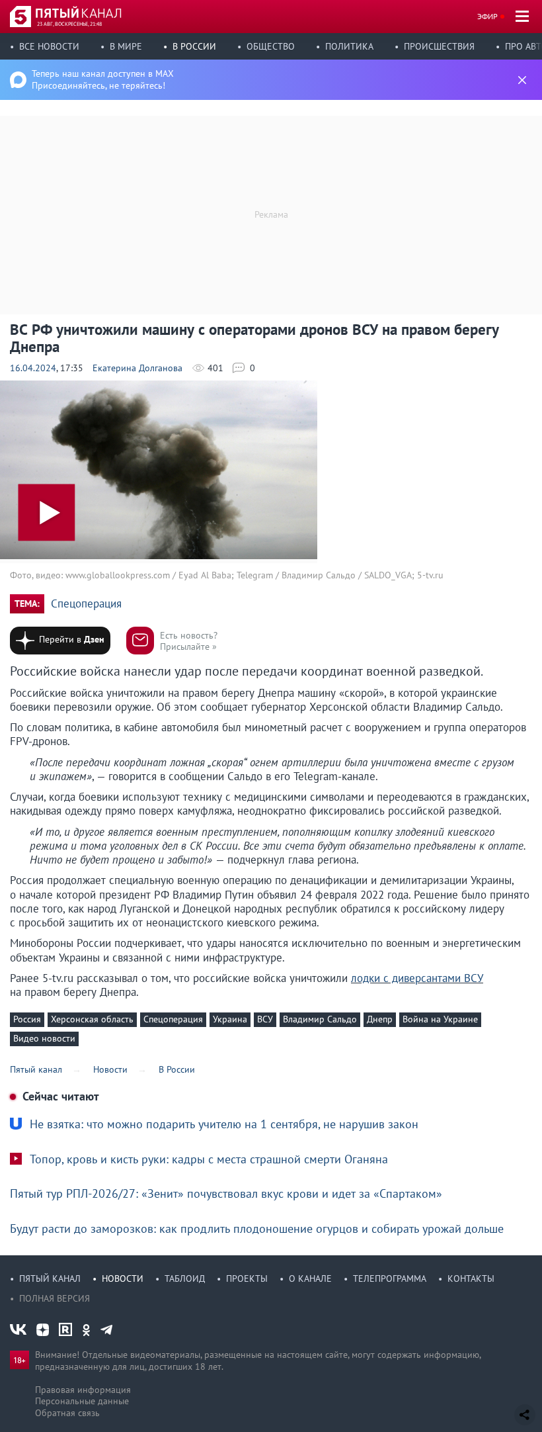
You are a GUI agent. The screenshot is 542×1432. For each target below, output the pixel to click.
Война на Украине (440, 1019)
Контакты (470, 1278)
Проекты (247, 1278)
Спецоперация (86, 604)
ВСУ (265, 1019)
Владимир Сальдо (320, 1019)
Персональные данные (82, 1401)
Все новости (49, 46)
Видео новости (44, 1038)
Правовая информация (83, 1390)
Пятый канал (50, 1278)
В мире (126, 46)
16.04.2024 (33, 368)
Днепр (380, 1019)
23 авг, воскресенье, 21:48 (69, 24)
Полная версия (54, 1298)
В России (194, 46)
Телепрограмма (389, 1278)
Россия (27, 1019)
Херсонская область (92, 1019)
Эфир (487, 16)
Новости (122, 1278)
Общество (271, 46)
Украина (230, 1019)
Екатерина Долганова (137, 368)
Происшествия (439, 46)
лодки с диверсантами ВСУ (417, 978)
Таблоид (185, 1278)
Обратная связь (67, 1413)
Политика (349, 46)
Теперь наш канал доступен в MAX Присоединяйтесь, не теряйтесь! (103, 79)
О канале (310, 1278)
